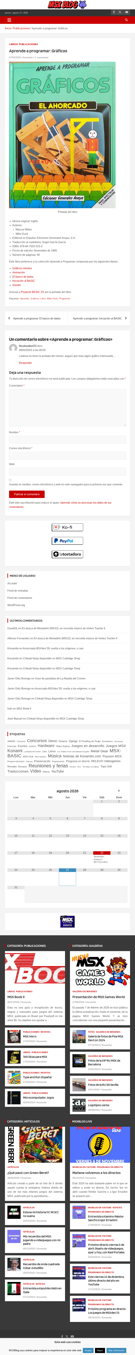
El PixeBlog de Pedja (90, 741)
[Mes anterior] (16, 791)
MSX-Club (28, 756)
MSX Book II (24, 708)
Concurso (21, 741)
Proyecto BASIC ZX (32, 292)
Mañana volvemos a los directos (96, 1172)
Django (73, 741)
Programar (64, 298)
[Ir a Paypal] (67, 538)
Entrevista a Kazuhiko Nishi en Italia (42, 1290)
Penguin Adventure (16, 761)
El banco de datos (22, 276)
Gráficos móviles (22, 268)
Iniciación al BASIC (23, 280)
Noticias (40, 1284)
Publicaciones (28, 44)
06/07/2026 (13, 1002)
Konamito (28, 57)
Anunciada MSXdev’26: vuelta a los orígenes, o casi (53, 648)
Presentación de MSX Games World (98, 997)
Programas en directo (110, 1167)
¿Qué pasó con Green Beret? (28, 1172)
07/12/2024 (94, 1045)
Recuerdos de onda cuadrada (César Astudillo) (41, 1266)
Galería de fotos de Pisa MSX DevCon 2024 (105, 1038)
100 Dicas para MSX (35, 1057)
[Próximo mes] (119, 791)
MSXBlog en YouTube (84, 1167)
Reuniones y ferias (48, 765)
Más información (116, 1350)
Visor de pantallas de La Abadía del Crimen (60, 678)
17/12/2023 (94, 1289)
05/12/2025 (29, 1248)
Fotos (91, 1032)
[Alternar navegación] (9, 20)
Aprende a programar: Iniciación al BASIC (97, 318)
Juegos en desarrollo (87, 746)
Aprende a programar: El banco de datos (36, 318)
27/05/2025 (29, 1082)
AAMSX (11, 741)
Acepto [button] (88, 1350)
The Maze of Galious (90, 767)
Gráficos (34, 298)
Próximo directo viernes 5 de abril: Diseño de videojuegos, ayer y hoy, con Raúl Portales (106, 1248)
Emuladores (107, 741)
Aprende (24, 298)
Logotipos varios (98, 1105)
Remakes (22, 766)
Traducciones (18, 771)
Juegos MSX (116, 746)
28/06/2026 (13, 1178)
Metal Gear (99, 751)
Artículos (13, 1167)
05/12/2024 (78, 1178)
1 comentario (41, 57)
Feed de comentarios (19, 598)
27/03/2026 (29, 1041)
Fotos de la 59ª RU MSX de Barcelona (104, 1062)
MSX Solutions (40, 757)
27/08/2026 (78, 1002)
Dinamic (63, 741)
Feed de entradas (17, 590)
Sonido (16, 285)
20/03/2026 (29, 1220)
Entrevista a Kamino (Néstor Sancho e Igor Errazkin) (106, 1218)
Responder (25, 362)
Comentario (16, 385)
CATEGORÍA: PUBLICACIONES (26, 946)
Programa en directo (78, 761)
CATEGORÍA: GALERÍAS (87, 946)
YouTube (57, 771)
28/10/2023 (94, 1317)
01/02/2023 (94, 1069)
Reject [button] (100, 1350)
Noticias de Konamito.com (82, 756)
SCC (79, 767)
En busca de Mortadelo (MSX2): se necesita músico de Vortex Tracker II (63, 628)
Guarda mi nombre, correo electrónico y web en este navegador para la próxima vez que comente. (66, 484)
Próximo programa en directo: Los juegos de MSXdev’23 (107, 1311)
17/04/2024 (94, 1225)
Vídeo (35, 771)
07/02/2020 (15, 57)
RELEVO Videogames (106, 761)
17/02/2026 (29, 1061)
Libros (13, 44)
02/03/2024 (29, 1102)
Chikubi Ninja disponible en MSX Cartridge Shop (51, 658)
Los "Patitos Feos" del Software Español (73, 752)
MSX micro (29, 1036)
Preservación (42, 761)
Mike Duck (52, 298)
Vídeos (46, 771)
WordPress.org (16, 605)
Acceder (12, 583)
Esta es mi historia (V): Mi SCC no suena (41, 1214)
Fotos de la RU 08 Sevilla (103, 1085)
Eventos (22, 746)
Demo (52, 741)
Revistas (45, 1032)
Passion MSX (112, 756)
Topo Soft (106, 766)
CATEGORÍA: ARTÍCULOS (23, 1121)
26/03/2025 (29, 1272)
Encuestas (118, 741)
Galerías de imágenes (84, 991)
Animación (18, 272)
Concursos (37, 740)
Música (54, 756)
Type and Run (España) (37, 1077)
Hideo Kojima (63, 746)
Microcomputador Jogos (38, 1097)
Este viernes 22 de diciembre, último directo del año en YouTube (106, 1280)
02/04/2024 (94, 1257)
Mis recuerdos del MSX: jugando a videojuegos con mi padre (41, 1240)
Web (11, 464)
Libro (43, 298)
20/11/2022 (94, 1089)
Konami (14, 750)
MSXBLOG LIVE (82, 1121)
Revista (73, 767)
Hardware (46, 746)
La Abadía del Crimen (32, 752)
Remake (12, 766)
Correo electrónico (20, 448)
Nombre (14, 432)
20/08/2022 (94, 1110)
